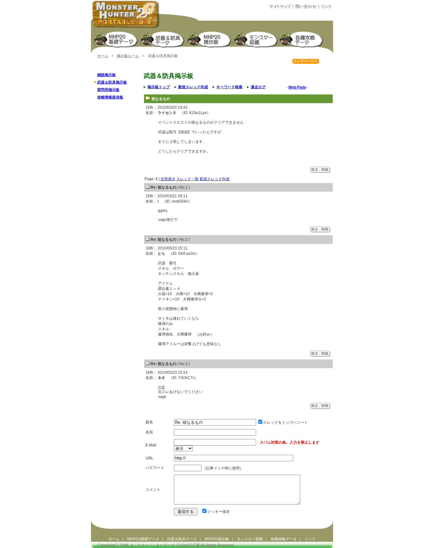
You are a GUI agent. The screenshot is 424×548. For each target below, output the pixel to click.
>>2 (161, 387)
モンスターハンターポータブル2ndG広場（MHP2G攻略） (126, 14)
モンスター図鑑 (256, 39)
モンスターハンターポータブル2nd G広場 (164, 545)
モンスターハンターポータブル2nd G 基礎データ (116, 39)
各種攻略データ (284, 539)
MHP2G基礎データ (143, 539)
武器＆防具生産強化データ (163, 39)
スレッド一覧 (187, 179)
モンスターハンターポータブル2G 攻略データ (302, 39)
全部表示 (167, 179)
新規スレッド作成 (214, 179)
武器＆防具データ (182, 539)
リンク (310, 539)
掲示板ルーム (128, 56)
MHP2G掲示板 (209, 39)
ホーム (102, 56)
